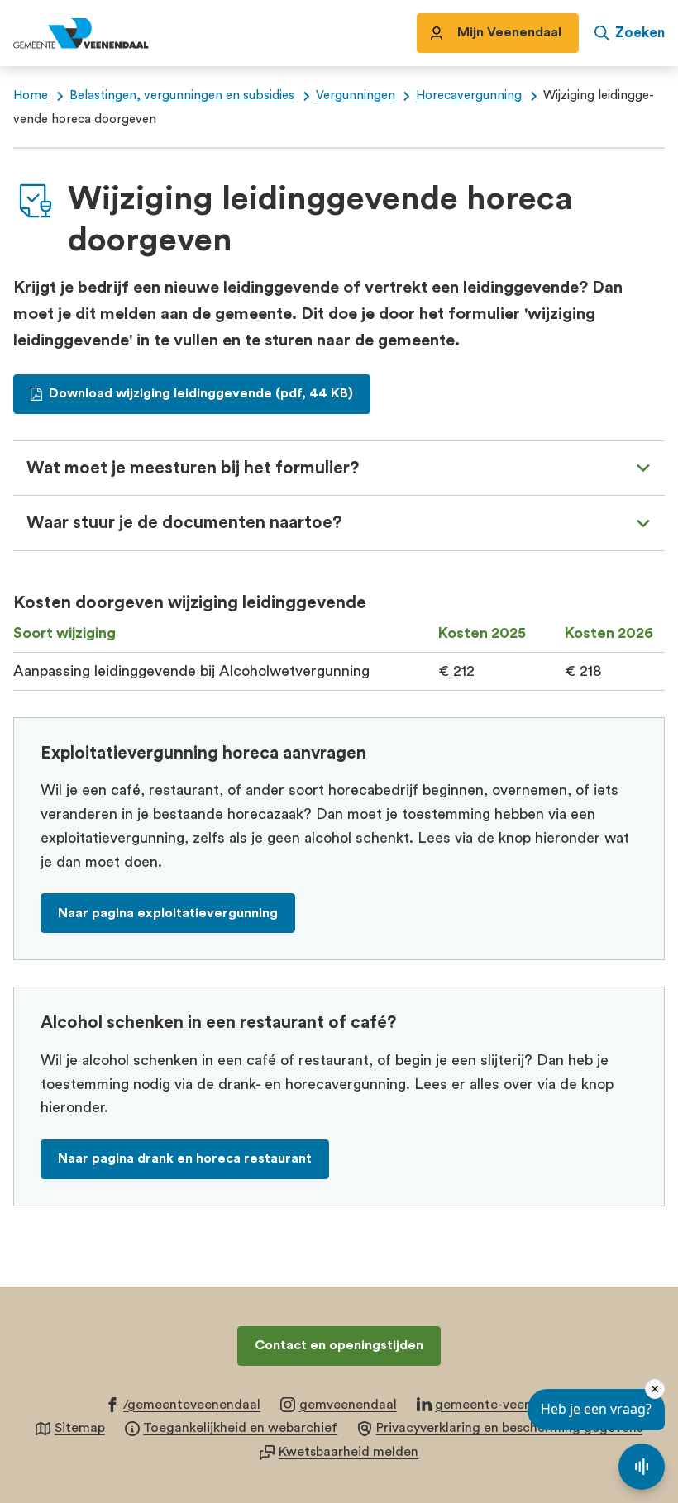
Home (30, 95)
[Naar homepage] (99, 33)
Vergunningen (355, 95)
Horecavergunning (469, 95)
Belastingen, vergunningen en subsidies (181, 95)
